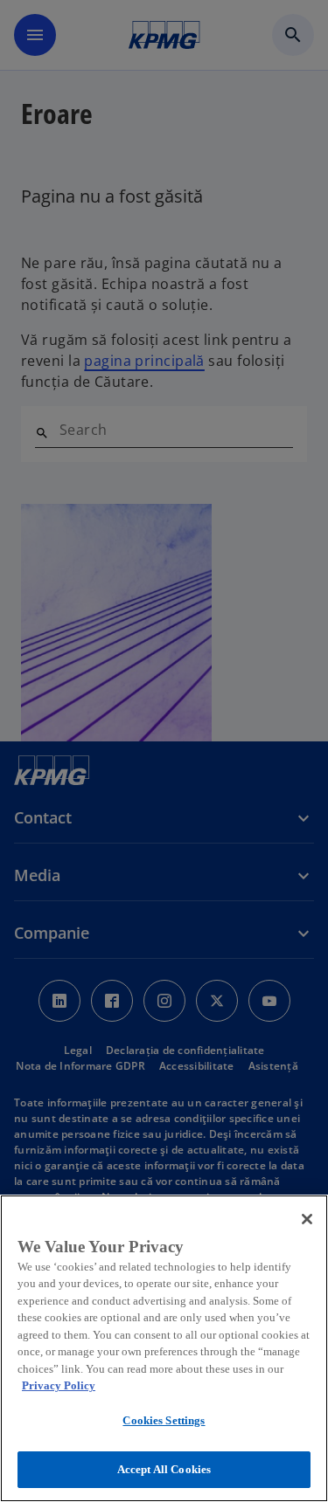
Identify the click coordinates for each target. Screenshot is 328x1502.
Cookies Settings (163, 1420)
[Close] (307, 1219)
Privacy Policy (58, 1385)
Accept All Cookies (164, 1469)
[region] (164, 1348)
